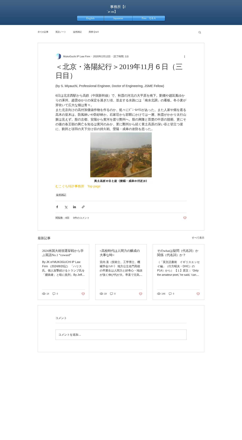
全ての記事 (43, 32)
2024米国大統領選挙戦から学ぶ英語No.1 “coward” (63, 253)
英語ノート (60, 32)
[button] (199, 32)
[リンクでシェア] (83, 207)
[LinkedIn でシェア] (74, 207)
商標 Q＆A (94, 32)
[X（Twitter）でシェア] (65, 207)
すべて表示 (198, 237)
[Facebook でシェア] (57, 207)
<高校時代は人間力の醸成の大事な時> (120, 253)
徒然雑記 (77, 32)
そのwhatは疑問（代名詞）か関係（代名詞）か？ (177, 253)
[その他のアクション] (184, 56)
